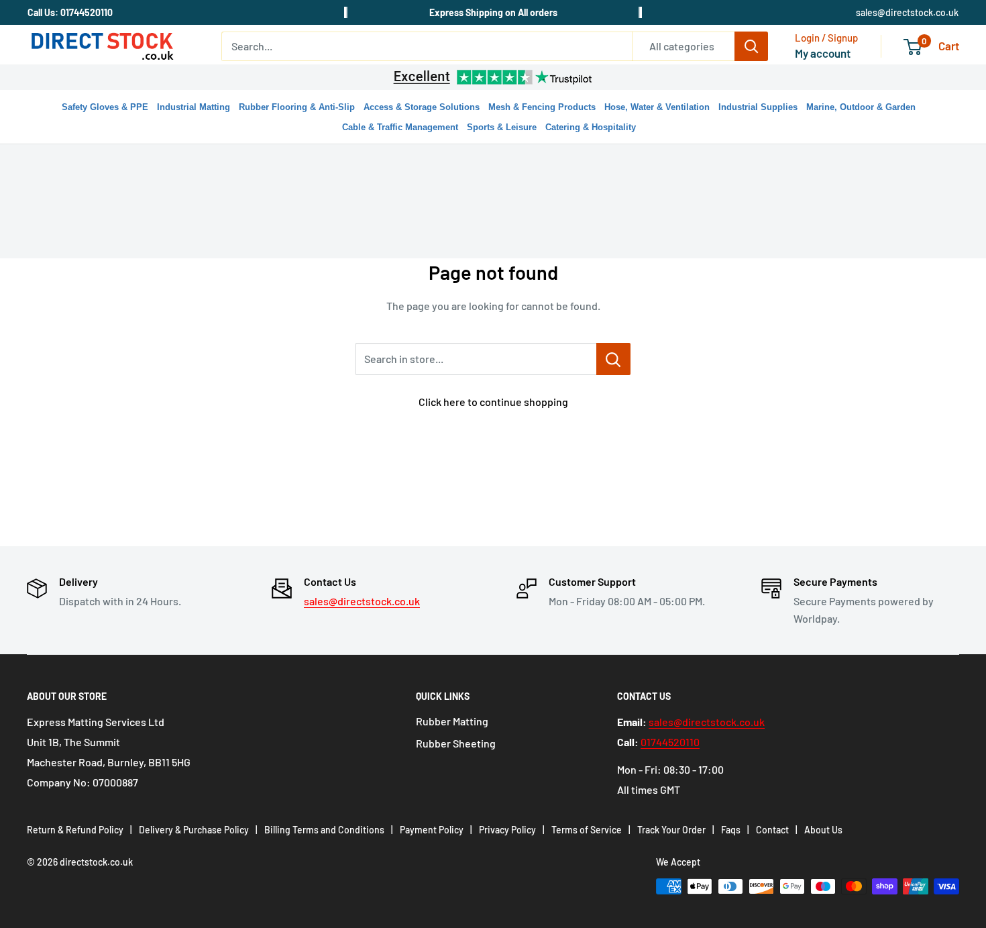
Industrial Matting (193, 107)
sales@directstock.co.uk (907, 12)
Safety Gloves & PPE (105, 107)
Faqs (731, 829)
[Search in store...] (613, 359)
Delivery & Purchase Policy (194, 829)
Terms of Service (586, 829)
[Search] (751, 46)
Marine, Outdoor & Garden (861, 107)
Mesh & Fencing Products (542, 107)
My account (823, 53)
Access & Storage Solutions (422, 107)
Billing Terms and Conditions (324, 829)
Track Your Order (671, 829)
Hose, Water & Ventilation (657, 107)
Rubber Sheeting (456, 743)
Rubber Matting (452, 721)
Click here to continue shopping (493, 401)
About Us (823, 829)
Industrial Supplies (758, 107)
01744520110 (670, 741)
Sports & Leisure (502, 127)
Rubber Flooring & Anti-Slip (297, 107)
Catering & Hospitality (590, 127)
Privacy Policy (507, 829)
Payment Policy (431, 829)
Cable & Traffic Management (400, 127)
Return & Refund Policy (75, 829)
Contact (772, 829)
